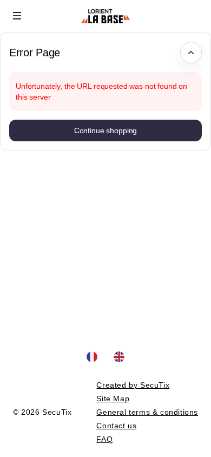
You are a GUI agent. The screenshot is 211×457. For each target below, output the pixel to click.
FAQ (104, 439)
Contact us (116, 425)
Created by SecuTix (132, 385)
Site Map (112, 398)
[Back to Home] (105, 16)
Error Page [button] (34, 52)
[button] (17, 15)
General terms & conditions (147, 412)
